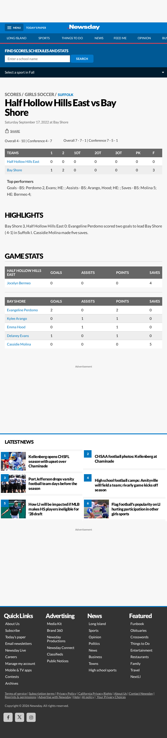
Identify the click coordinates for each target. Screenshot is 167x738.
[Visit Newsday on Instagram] (31, 717)
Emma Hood (16, 327)
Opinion (144, 38)
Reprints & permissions (20, 697)
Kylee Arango (17, 318)
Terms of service (16, 693)
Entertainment (141, 650)
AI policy (88, 697)
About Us (12, 624)
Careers (11, 657)
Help (76, 697)
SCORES (13, 94)
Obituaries (138, 630)
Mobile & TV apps (18, 670)
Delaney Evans (18, 336)
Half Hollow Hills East (23, 161)
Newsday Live (15, 650)
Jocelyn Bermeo (19, 283)
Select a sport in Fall (19, 72)
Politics (94, 643)
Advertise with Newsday (54, 697)
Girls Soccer (39, 94)
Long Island (17, 38)
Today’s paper (15, 637)
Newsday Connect (60, 647)
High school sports (103, 670)
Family (135, 663)
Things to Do (140, 643)
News (99, 38)
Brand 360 (55, 630)
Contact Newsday (141, 693)
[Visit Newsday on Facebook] (8, 717)
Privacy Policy (66, 693)
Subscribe (12, 630)
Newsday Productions (56, 639)
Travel (135, 670)
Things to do (72, 38)
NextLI (135, 676)
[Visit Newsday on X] (19, 717)
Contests (12, 676)
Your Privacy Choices (111, 697)
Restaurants (139, 657)
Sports (44, 38)
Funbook (137, 624)
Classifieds (55, 654)
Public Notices (57, 661)
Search (82, 59)
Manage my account (20, 663)
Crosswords (139, 637)
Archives (11, 683)
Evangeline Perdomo (22, 310)
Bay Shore (14, 170)
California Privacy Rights (95, 693)
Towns (93, 663)
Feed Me (120, 38)
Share (15, 131)
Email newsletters (18, 643)
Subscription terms (42, 693)
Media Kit (54, 624)
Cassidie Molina (19, 344)
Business (95, 657)
